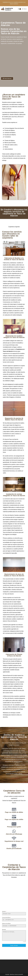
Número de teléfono (6, 923)
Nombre (4, 911)
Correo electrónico (6, 917)
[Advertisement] (14, 895)
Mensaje (4, 929)
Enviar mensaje (14, 945)
